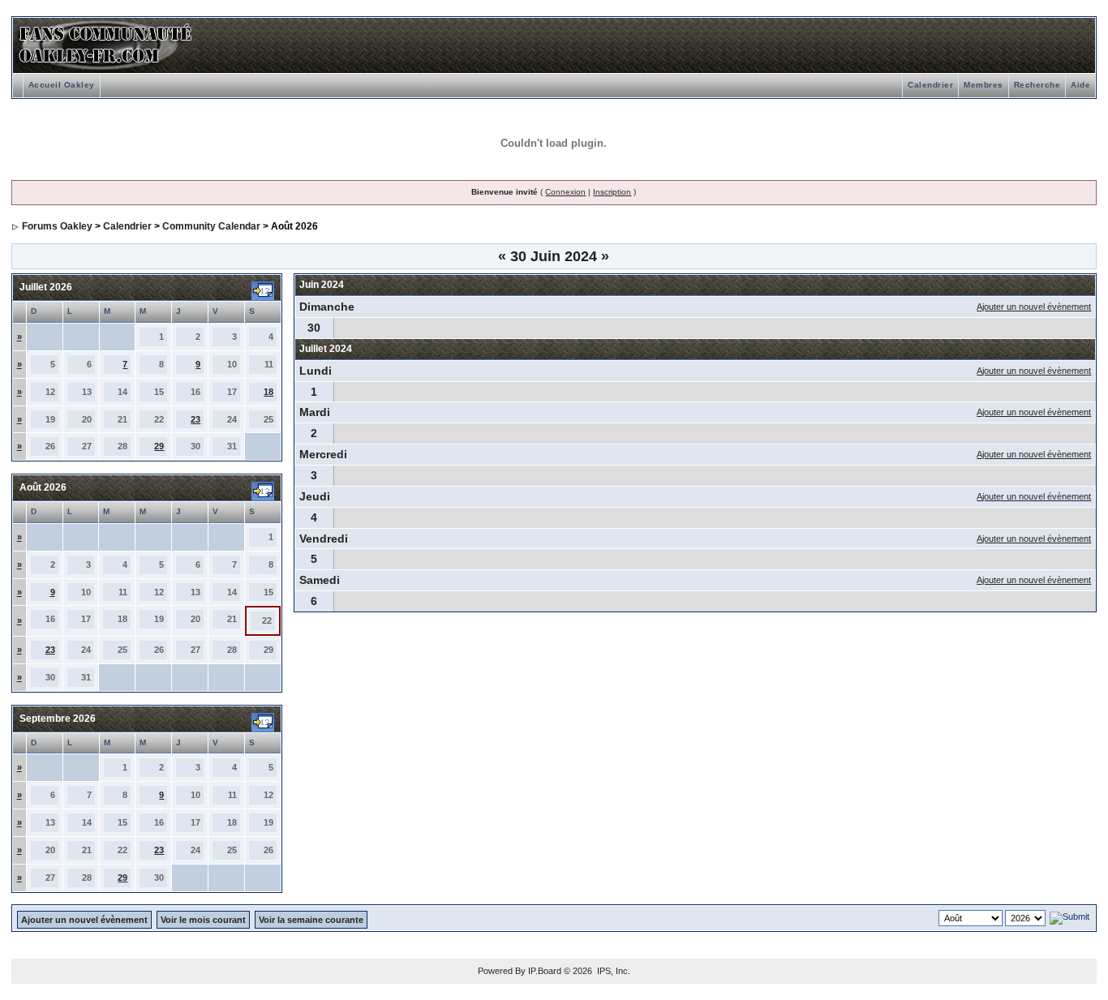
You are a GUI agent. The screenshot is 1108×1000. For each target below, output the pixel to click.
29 (159, 446)
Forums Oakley (57, 226)
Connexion (565, 191)
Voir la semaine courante (311, 920)
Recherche (1037, 84)
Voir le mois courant (203, 920)
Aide (1080, 84)
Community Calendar (211, 226)
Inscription (612, 191)
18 (268, 392)
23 (195, 419)
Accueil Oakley (61, 84)
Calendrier (930, 84)
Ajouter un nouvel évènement (1034, 306)
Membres (983, 84)
